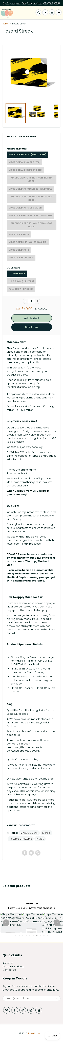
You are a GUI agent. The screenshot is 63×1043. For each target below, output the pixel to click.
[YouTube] (38, 1010)
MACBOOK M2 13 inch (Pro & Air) (28, 242)
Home (6, 23)
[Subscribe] (56, 998)
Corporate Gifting (13, 966)
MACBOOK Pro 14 (19, 249)
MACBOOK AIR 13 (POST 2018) (25, 170)
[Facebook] (14, 1010)
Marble (46, 833)
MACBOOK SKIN (29, 833)
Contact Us (9, 970)
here (52, 764)
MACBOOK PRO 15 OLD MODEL (26, 207)
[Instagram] (30, 1010)
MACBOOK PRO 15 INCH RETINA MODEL (30, 215)
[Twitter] (6, 1010)
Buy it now (31, 327)
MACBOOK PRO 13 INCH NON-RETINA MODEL (31, 179)
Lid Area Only (17, 273)
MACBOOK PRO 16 (19, 234)
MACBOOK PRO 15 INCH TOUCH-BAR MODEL (31, 225)
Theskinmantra (26, 825)
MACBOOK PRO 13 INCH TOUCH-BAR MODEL (31, 198)
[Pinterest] (22, 1010)
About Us (8, 963)
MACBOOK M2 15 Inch (21, 257)
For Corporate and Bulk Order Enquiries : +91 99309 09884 (31, 3)
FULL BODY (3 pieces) (21, 289)
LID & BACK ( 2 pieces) (21, 281)
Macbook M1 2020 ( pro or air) (27, 154)
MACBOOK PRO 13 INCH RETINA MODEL (30, 188)
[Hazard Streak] (31, 74)
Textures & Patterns (20, 838)
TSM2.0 (40, 838)
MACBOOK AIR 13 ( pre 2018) (24, 162)
